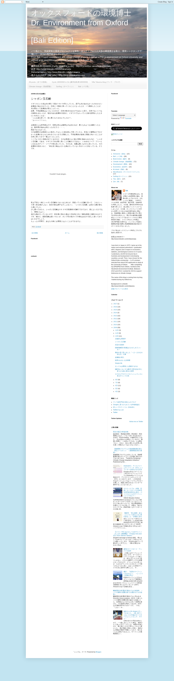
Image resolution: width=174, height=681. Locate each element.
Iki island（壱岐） (119, 169)
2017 (115, 304)
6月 (116, 385)
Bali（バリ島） (84, 86)
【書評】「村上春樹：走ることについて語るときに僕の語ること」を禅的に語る (133, 515)
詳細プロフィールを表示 (119, 289)
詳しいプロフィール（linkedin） (124, 407)
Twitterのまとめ (118, 410)
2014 (115, 313)
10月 (117, 336)
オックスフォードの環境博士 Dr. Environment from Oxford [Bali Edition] (81, 26)
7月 (116, 382)
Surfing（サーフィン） (65, 86)
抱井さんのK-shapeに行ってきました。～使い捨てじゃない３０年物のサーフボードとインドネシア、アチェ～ (133, 615)
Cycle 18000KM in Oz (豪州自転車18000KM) (70, 82)
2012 (115, 319)
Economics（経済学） (120, 167)
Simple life (118, 363)
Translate (128, 118)
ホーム (67, 233)
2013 (115, 316)
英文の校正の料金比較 (120, 432)
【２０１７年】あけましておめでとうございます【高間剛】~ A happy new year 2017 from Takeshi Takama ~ (127, 533)
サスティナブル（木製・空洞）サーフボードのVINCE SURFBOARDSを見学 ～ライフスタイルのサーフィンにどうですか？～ (133, 492)
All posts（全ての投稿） (38, 82)
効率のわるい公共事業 (122, 360)
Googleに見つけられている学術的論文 (126, 405)
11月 (117, 333)
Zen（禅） (116, 182)
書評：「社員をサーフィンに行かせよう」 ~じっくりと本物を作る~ (133, 573)
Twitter (115, 412)
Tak (126, 191)
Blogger (98, 652)
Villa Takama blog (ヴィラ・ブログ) (106, 82)
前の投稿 (100, 233)
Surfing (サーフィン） (120, 176)
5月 (116, 388)
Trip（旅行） (117, 179)
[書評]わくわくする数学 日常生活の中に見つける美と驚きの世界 (128, 370)
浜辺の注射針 (119, 345)
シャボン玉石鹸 (120, 342)
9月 (116, 380)
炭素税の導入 (119, 357)
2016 (115, 307)
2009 (115, 327)
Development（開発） (121, 164)
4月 (116, 391)
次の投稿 (35, 233)
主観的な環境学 (120, 339)
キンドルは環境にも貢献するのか (126, 366)
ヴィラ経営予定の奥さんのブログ (124, 402)
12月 (117, 330)
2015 (115, 310)
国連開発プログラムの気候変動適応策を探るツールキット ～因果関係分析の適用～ (127, 450)
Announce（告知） (119, 154)
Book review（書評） (120, 159)
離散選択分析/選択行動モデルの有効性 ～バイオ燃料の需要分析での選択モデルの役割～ (128, 592)
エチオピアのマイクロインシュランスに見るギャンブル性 (129, 375)
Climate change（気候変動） (40, 86)
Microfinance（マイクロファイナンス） (126, 172)
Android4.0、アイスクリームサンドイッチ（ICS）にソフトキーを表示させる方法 (133, 467)
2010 (115, 325)
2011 (115, 321)
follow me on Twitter (136, 421)
